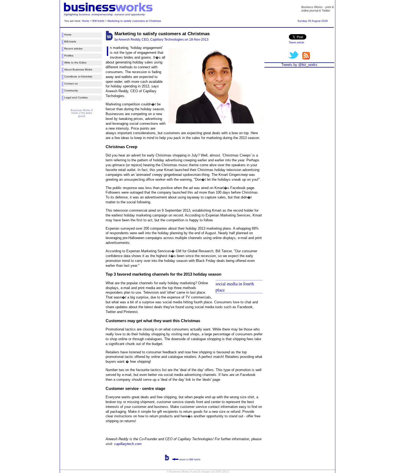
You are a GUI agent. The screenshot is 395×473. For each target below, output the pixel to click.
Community (71, 90)
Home (85, 20)
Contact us (71, 83)
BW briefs (98, 20)
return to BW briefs (189, 459)
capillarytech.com (128, 444)
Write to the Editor (75, 62)
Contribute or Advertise (78, 76)
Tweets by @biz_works (299, 65)
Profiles (68, 55)
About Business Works (78, 69)
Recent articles (73, 48)
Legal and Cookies (76, 97)
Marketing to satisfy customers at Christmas (134, 20)
